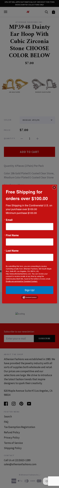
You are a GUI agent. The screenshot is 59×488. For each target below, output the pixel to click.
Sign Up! (29, 290)
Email (9, 219)
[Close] (54, 187)
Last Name (12, 250)
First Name (12, 235)
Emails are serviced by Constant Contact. (22, 281)
